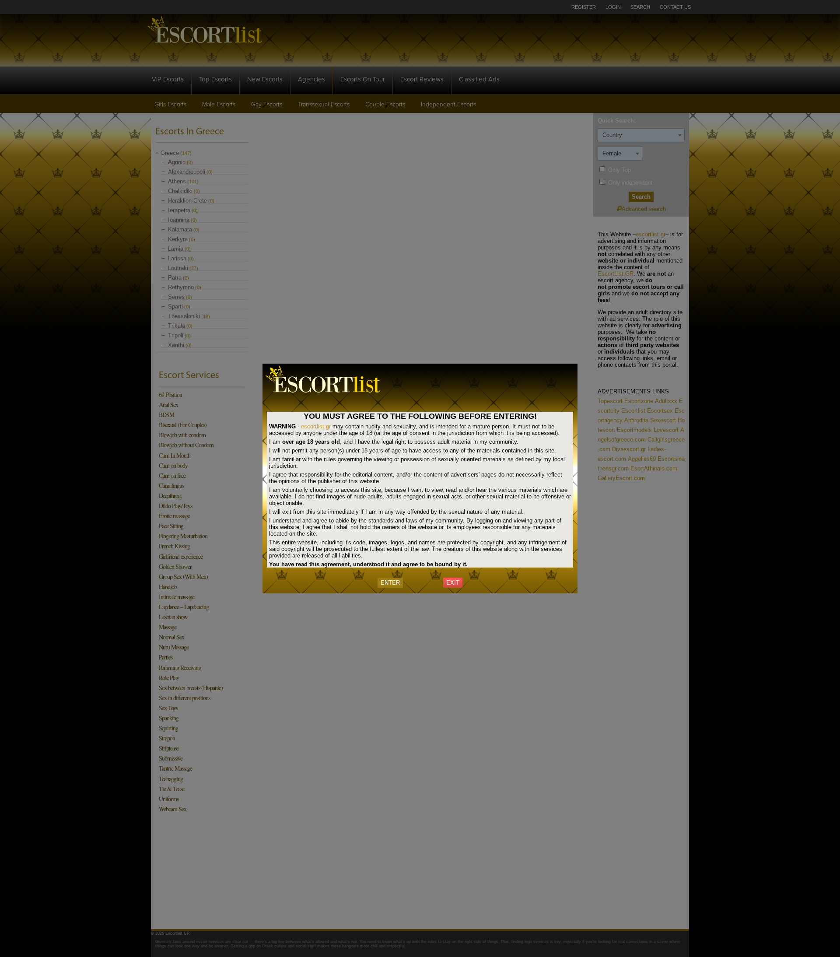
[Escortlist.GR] (328, 394)
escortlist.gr (316, 426)
